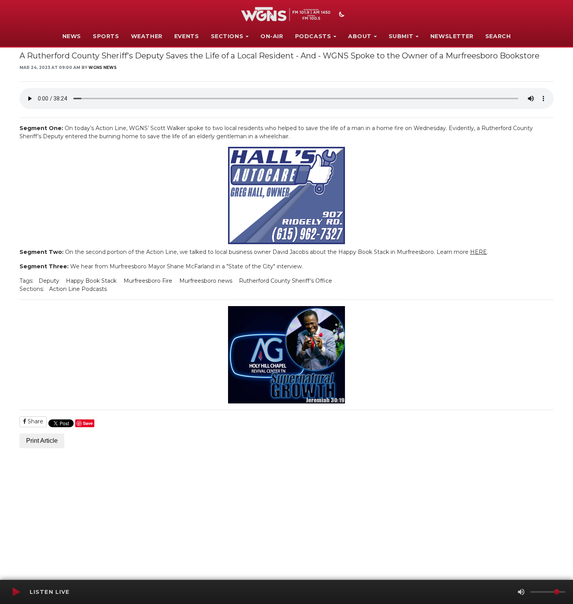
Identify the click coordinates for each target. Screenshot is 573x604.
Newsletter (452, 36)
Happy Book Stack (91, 280)
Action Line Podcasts (78, 288)
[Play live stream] (16, 592)
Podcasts (313, 36)
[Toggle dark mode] (340, 15)
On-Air (271, 36)
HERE (478, 251)
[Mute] (521, 592)
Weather (147, 36)
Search (498, 36)
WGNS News (102, 67)
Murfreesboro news (205, 280)
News (71, 36)
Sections (227, 36)
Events (186, 36)
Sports (106, 36)
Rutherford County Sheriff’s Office (285, 280)
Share (34, 421)
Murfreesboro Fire (148, 280)
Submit (401, 36)
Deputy (49, 280)
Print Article (42, 440)
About (359, 36)
